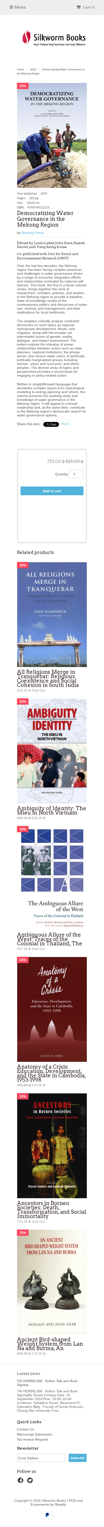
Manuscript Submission (34, 1434)
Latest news (28, 1373)
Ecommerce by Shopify (48, 1504)
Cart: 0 (88, 7)
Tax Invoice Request (32, 1439)
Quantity (61, 474)
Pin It (65, 424)
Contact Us (25, 1429)
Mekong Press (33, 233)
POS (72, 1500)
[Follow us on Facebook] (21, 1481)
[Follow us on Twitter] (30, 1481)
